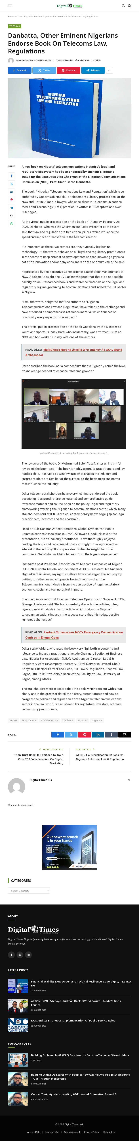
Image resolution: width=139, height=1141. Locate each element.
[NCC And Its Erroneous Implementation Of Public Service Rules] (18, 1025)
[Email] (11, 215)
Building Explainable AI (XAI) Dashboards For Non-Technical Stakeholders (80, 1055)
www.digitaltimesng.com (48, 939)
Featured (82, 720)
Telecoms (14, 26)
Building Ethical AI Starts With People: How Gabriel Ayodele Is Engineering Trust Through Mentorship (80, 1076)
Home (11, 16)
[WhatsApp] (11, 223)
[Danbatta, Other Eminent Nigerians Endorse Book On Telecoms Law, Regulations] (69, 118)
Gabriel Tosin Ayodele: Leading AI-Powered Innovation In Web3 (73, 1094)
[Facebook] (11, 175)
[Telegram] (11, 207)
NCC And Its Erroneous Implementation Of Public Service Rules (73, 1020)
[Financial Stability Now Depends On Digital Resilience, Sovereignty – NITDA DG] (18, 986)
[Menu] (10, 6)
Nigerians (97, 720)
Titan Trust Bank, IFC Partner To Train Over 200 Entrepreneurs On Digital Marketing (38, 759)
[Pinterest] (11, 199)
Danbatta (68, 720)
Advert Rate (33, 1132)
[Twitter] (11, 183)
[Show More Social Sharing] (109, 70)
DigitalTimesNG (25, 60)
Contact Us (109, 1132)
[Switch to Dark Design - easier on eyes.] (123, 5)
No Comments (66, 60)
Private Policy (91, 1132)
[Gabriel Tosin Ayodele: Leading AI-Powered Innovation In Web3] (18, 1099)
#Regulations (29, 720)
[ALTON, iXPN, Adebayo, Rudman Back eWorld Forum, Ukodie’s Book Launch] (18, 1005)
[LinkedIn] (11, 191)
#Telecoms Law (49, 720)
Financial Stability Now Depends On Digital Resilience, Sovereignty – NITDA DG (81, 983)
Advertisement (72, 1132)
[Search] (129, 6)
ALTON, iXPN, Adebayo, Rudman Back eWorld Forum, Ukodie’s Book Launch (76, 1002)
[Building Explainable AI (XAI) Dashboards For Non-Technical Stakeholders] (18, 1060)
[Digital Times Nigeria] (69, 6)
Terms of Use (52, 1132)
